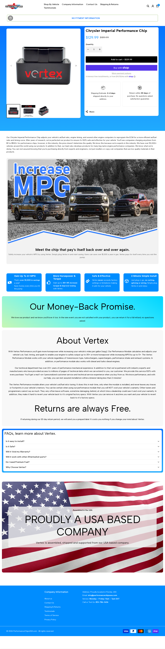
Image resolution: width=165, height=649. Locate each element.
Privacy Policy (50, 620)
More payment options (121, 73)
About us (48, 599)
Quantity (89, 44)
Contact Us (49, 603)
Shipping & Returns (52, 607)
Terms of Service (51, 615)
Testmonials (49, 611)
